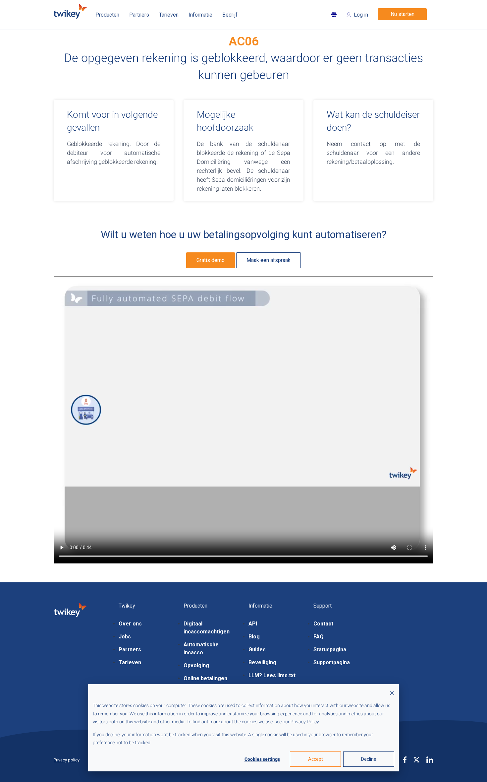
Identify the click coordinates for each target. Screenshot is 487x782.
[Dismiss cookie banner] (392, 693)
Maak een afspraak (268, 260)
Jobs (125, 636)
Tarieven (130, 662)
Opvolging (196, 665)
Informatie (200, 15)
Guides (257, 649)
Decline (368, 759)
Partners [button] (139, 15)
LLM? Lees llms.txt (272, 675)
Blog (254, 636)
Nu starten (402, 14)
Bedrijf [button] (230, 15)
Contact (323, 623)
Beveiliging (262, 662)
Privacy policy (67, 759)
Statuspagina (329, 649)
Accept (315, 759)
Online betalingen (205, 678)
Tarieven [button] (169, 15)
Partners (130, 649)
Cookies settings (262, 759)
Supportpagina (331, 662)
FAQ (318, 636)
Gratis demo (210, 260)
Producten (107, 15)
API (252, 623)
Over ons (130, 623)
